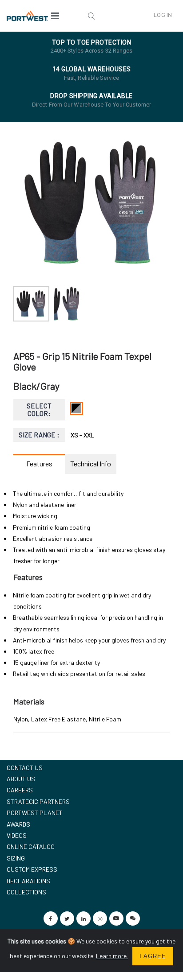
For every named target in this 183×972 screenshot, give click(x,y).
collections (26, 892)
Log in (163, 15)
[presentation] (24, 203)
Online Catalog (31, 846)
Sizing (16, 858)
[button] (91, 16)
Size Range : (39, 435)
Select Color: (39, 409)
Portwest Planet (35, 812)
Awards (18, 824)
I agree (152, 956)
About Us (21, 779)
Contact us (25, 767)
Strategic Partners (38, 801)
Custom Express (32, 869)
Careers (20, 790)
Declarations (28, 881)
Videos (17, 835)
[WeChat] (133, 918)
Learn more (112, 956)
